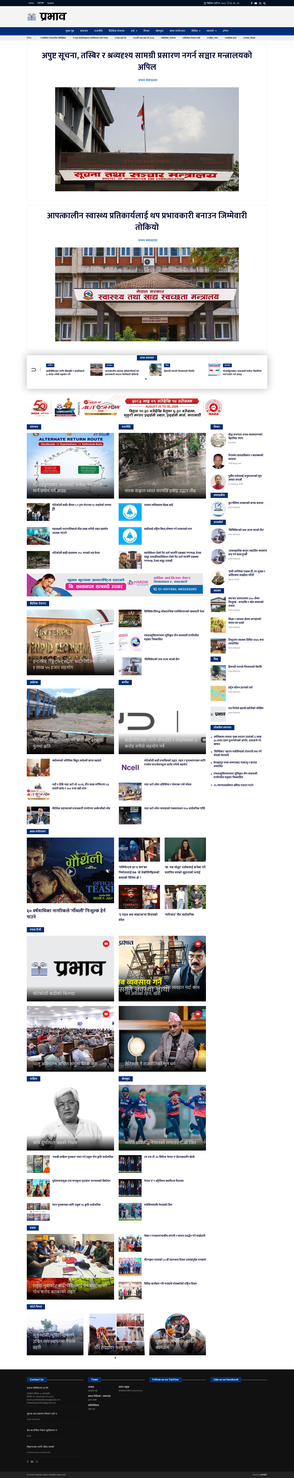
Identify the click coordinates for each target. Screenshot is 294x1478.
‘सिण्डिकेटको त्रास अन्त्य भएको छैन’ (246, 530)
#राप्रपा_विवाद (249, 38)
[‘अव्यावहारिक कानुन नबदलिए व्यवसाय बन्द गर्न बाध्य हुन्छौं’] (218, 556)
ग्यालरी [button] (210, 31)
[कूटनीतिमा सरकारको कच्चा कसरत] (218, 509)
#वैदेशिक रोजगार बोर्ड (191, 38)
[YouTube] (256, 3)
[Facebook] (252, 3)
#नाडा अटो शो (120, 38)
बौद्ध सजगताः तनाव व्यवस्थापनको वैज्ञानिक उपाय (245, 436)
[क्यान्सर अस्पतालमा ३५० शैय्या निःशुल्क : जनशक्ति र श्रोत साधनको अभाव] (218, 604)
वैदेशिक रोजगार (117, 31)
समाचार (84, 31)
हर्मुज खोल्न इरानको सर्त (240, 688)
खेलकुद (160, 31)
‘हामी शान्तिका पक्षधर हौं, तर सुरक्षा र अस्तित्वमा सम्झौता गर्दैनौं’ (246, 573)
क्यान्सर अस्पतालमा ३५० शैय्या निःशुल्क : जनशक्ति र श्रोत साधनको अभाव (246, 602)
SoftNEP (263, 1474)
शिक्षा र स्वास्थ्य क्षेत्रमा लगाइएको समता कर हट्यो (244, 621)
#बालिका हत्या (230, 38)
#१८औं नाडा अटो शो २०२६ (143, 38)
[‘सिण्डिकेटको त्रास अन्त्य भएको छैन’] (218, 536)
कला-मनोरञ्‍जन (177, 31)
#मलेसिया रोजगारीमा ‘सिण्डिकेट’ (53, 38)
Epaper (50, 3)
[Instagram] (261, 3)
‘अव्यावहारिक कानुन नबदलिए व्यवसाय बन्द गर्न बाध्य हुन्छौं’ (247, 552)
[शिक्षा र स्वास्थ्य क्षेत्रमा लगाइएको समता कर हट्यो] (218, 625)
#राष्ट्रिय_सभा (212, 38)
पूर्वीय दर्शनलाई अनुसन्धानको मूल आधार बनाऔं (245, 478)
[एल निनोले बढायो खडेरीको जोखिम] (218, 714)
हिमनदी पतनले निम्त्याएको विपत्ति (245, 667)
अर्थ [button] (133, 31)
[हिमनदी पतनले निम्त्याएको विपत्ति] (218, 672)
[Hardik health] (116, 584)
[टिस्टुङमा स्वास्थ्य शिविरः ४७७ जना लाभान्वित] (218, 645)
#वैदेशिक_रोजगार (168, 38)
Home (31, 3)
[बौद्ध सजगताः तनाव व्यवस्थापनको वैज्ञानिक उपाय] (218, 440)
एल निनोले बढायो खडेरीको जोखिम (246, 708)
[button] (146, 378)
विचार (146, 31)
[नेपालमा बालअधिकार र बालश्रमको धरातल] (218, 461)
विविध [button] (194, 31)
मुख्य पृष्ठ (70, 31)
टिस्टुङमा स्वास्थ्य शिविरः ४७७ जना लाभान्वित (246, 642)
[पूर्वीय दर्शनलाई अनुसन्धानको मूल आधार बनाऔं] (218, 482)
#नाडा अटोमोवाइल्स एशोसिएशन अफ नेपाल (90, 38)
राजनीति (98, 31)
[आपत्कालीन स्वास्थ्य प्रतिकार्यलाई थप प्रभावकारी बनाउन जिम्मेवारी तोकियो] (147, 294)
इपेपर (225, 31)
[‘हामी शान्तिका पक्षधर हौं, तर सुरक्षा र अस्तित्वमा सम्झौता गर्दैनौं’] (218, 577)
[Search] (265, 3)
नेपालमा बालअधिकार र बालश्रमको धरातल (245, 457)
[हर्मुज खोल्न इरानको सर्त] (218, 693)
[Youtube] (33, 1461)
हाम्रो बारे (41, 3)
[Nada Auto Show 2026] (147, 407)
